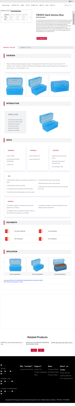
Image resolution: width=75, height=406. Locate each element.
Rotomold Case (34, 5)
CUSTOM (46, 5)
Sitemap (53, 400)
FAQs (36, 375)
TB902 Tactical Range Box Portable (15, 282)
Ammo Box (41, 5)
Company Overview (26, 369)
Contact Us (52, 5)
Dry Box (27, 5)
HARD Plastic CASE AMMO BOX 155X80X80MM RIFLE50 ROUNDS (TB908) (25, 280)
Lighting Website (65, 376)
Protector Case (15, 5)
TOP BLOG (59, 400)
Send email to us (42, 38)
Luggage (22, 5)
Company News (53, 369)
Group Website (65, 373)
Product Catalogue (40, 372)
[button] (30, 17)
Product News (53, 375)
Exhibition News (53, 372)
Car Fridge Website (66, 378)
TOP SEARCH (66, 400)
